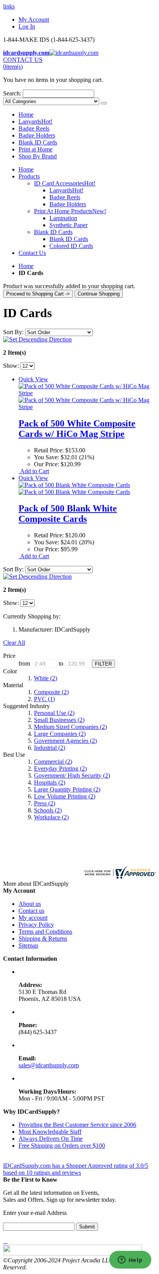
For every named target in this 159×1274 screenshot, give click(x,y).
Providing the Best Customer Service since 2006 (77, 1124)
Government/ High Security (72, 775)
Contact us (31, 910)
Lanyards (35, 121)
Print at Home (35, 149)
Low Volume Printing (64, 796)
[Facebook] (4, 1241)
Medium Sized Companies (70, 727)
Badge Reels (34, 128)
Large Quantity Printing (67, 789)
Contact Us (32, 253)
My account (33, 917)
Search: (12, 93)
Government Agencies (65, 740)
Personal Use (54, 713)
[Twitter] (5, 1241)
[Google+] (7, 1241)
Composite (51, 692)
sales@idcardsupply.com (49, 1065)
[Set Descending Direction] (37, 339)
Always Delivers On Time (51, 1138)
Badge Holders (37, 135)
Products (29, 176)
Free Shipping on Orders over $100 (62, 1145)
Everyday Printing (60, 768)
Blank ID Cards (38, 142)
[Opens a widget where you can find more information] (130, 1260)
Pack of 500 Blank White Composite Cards (68, 513)
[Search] (104, 103)
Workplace (51, 817)
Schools (48, 810)
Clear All (14, 642)
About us (30, 903)
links (9, 6)
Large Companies (60, 733)
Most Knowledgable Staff (50, 1131)
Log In (27, 26)
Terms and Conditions (45, 931)
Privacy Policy (36, 924)
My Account (34, 19)
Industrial (49, 747)
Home (26, 266)
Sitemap (28, 945)
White (45, 678)
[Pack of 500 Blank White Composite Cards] (74, 488)
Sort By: (13, 332)
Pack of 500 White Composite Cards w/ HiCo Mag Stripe (77, 428)
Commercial (53, 761)
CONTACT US (22, 59)
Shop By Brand (38, 156)
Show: (11, 365)
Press (44, 803)
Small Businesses (59, 720)
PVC (44, 699)
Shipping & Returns (43, 938)
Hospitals (49, 782)
